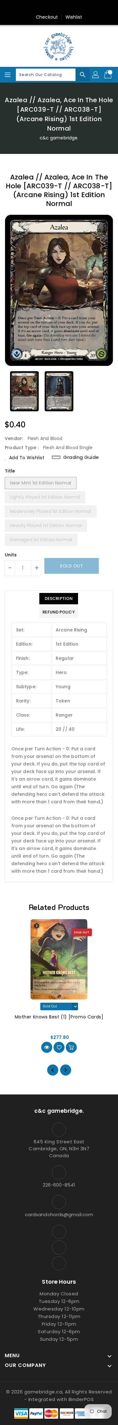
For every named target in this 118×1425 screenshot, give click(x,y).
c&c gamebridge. (59, 138)
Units (11, 555)
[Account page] (96, 74)
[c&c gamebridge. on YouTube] (59, 7)
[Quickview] (46, 1047)
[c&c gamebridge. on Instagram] (47, 7)
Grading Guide (81, 457)
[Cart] (108, 74)
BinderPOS (81, 1399)
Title (10, 471)
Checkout (47, 17)
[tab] (58, 598)
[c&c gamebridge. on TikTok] (71, 7)
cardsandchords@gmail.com (59, 1214)
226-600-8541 (59, 1185)
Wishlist (73, 17)
